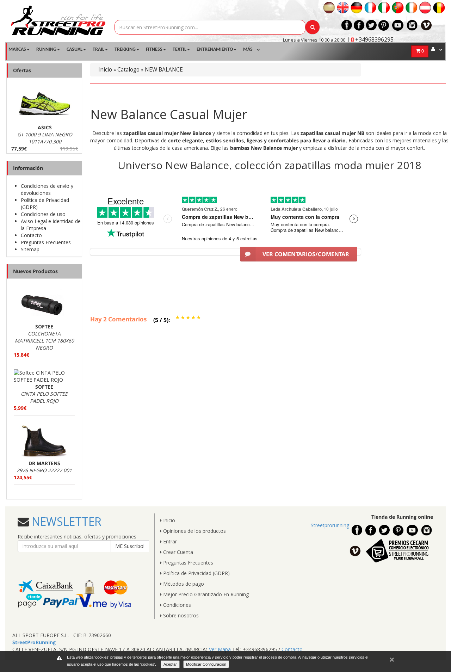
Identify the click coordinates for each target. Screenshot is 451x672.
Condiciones (176, 605)
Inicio (105, 69)
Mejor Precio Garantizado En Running (205, 594)
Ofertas (22, 70)
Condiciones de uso (43, 214)
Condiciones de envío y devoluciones (47, 189)
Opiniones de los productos (194, 531)
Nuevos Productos (35, 271)
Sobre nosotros (180, 615)
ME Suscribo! (129, 546)
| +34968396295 (370, 39)
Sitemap (30, 249)
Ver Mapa (220, 649)
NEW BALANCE (164, 69)
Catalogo (128, 69)
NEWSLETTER (65, 521)
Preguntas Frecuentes (46, 242)
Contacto (31, 235)
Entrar (169, 541)
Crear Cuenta (177, 552)
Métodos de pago (183, 583)
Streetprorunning (330, 525)
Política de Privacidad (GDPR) (196, 573)
